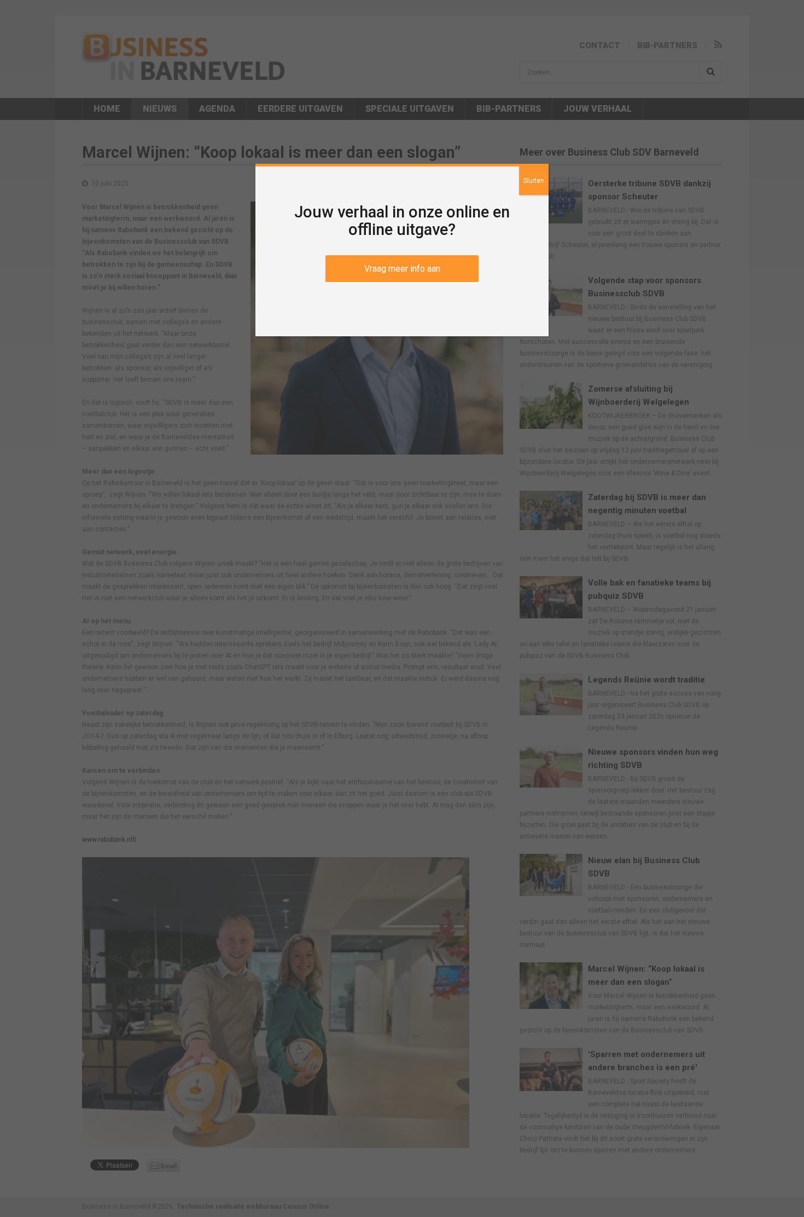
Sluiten (533, 181)
